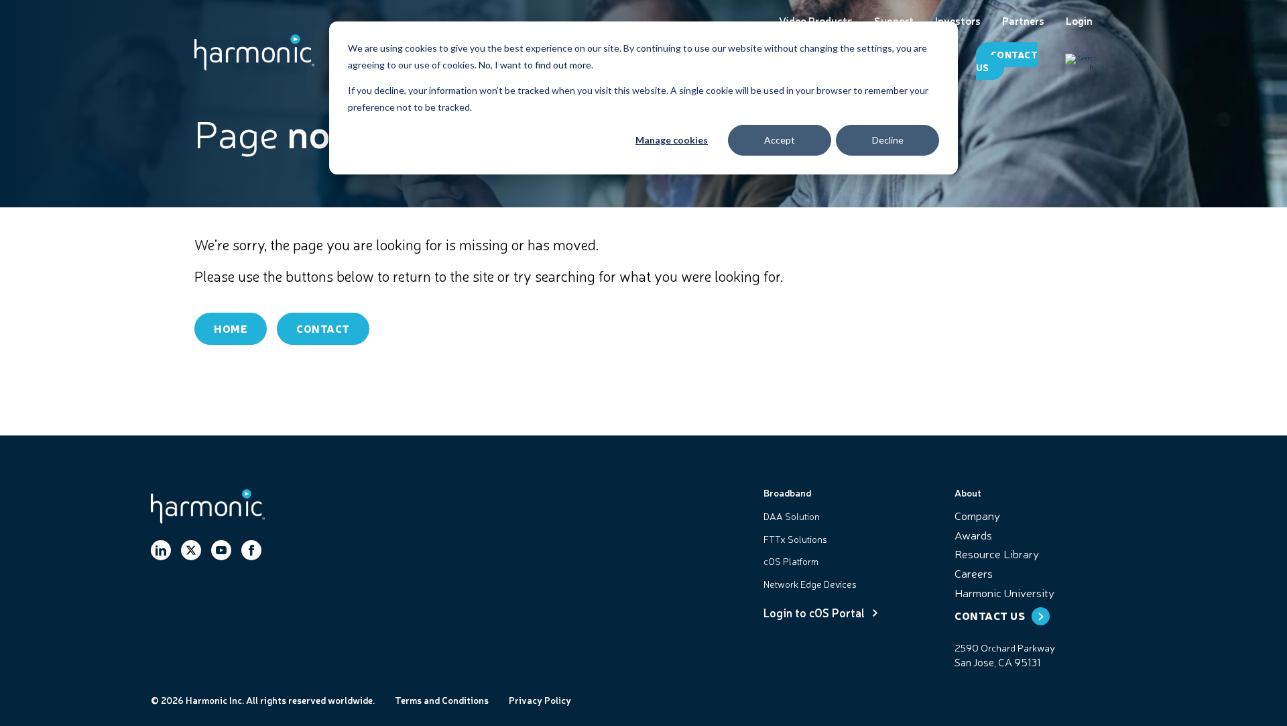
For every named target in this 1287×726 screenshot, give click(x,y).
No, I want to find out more (535, 64)
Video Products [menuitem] (816, 20)
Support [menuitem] (894, 20)
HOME (230, 328)
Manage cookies (671, 140)
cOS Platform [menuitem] (790, 561)
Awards (973, 534)
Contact (323, 328)
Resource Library (997, 553)
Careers (974, 572)
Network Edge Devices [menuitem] (810, 584)
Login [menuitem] (1079, 20)
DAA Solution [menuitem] (791, 516)
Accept (779, 140)
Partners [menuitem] (1023, 20)
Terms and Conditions (442, 700)
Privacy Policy (540, 700)
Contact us (1007, 60)
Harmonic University (1004, 592)
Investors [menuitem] (958, 20)
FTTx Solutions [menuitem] (795, 539)
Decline (888, 140)
